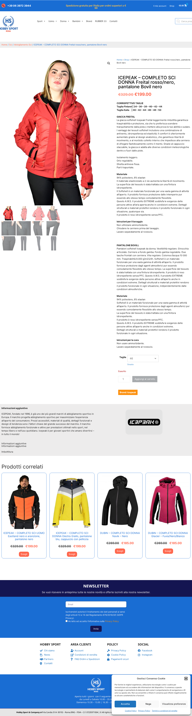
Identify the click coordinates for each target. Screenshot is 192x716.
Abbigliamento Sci (23, 44)
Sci (10, 44)
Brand (89, 21)
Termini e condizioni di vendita (164, 711)
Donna (63, 21)
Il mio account (159, 6)
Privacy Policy (144, 711)
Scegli (24, 554)
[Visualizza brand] (144, 436)
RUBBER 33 (100, 21)
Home (4, 44)
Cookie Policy (131, 711)
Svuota (130, 364)
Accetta (125, 703)
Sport (39, 21)
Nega (148, 703)
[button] (186, 678)
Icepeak (131, 392)
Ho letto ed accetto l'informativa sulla (93, 621)
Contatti (113, 21)
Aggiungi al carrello (145, 379)
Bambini (76, 21)
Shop (172, 6)
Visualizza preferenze (174, 703)
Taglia (122, 357)
